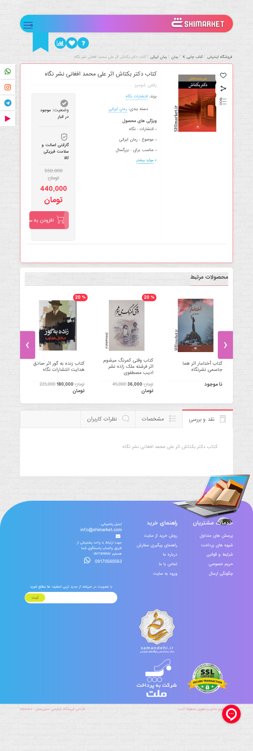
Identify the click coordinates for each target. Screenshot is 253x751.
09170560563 (107, 561)
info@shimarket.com (101, 530)
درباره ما (170, 554)
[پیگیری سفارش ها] (60, 43)
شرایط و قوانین (219, 554)
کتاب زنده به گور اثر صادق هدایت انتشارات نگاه (59, 366)
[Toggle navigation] (30, 23)
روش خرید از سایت (160, 536)
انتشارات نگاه (137, 96)
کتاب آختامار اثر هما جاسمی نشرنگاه (202, 366)
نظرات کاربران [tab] (103, 419)
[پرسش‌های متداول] (83, 43)
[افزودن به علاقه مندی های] (223, 75)
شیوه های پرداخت (217, 545)
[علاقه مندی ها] (71, 43)
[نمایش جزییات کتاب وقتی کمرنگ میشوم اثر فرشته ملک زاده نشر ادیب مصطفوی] (126, 325)
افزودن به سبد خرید (41, 220)
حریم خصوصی (221, 564)
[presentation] (27, 345)
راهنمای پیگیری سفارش (157, 545)
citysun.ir (26, 709)
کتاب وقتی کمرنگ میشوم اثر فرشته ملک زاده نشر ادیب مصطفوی (128, 366)
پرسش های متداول (216, 536)
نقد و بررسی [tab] (202, 419)
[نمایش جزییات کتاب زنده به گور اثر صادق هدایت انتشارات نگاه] (58, 325)
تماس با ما (168, 564)
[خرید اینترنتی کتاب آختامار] (195, 325)
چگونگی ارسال (221, 574)
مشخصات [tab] (154, 419)
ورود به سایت (165, 574)
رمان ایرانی (118, 109)
